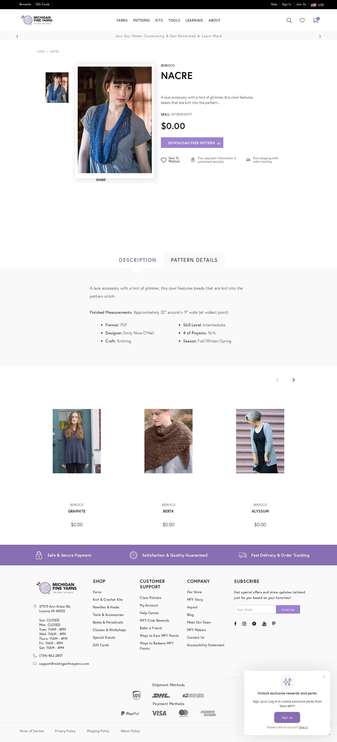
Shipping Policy (98, 731)
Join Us (301, 4)
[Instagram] (244, 624)
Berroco (168, 66)
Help (274, 4)
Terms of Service (31, 731)
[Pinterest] (273, 624)
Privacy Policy (65, 731)
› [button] (320, 35)
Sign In (286, 4)
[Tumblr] (254, 624)
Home (41, 51)
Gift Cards (43, 4)
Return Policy (130, 731)
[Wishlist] (301, 20)
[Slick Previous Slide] (277, 379)
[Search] (289, 20)
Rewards (25, 4)
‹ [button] (17, 35)
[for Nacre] (223, 86)
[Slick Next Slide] (293, 379)
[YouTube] (264, 624)
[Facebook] (235, 624)
